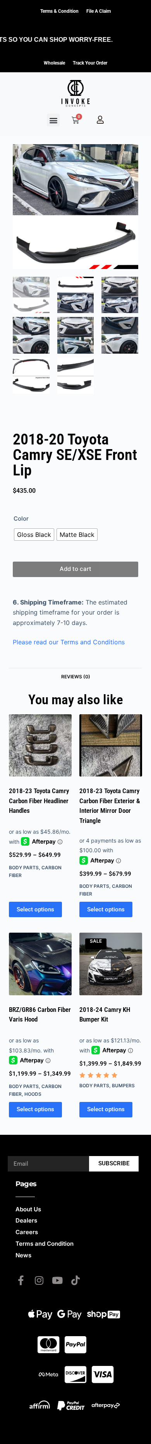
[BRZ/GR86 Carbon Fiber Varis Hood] (40, 964)
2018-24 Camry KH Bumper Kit (104, 1014)
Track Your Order (90, 63)
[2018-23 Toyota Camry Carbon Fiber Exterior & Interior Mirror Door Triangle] (110, 745)
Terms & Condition (59, 11)
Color (21, 518)
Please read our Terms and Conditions (69, 642)
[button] (53, 120)
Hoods (32, 1094)
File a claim (98, 11)
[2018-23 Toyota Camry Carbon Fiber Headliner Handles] (40, 745)
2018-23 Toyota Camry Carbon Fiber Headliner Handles (39, 800)
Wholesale (54, 63)
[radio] (34, 534)
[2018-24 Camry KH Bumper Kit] (110, 964)
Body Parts (24, 867)
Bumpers (123, 1085)
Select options (35, 909)
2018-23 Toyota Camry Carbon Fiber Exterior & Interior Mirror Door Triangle (109, 805)
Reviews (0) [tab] (75, 676)
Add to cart (75, 568)
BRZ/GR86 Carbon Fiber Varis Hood (40, 1014)
